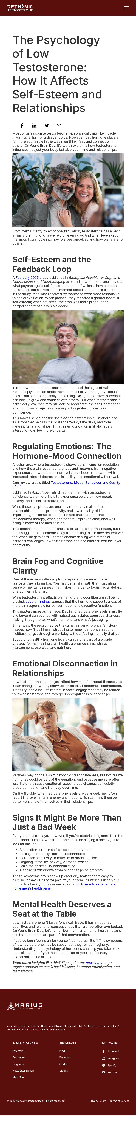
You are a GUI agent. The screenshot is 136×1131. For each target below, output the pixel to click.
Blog (62, 1050)
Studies (64, 1064)
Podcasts (65, 1057)
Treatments (19, 1057)
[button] (125, 8)
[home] (20, 8)
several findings (38, 601)
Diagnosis (18, 1064)
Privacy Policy (98, 1100)
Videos (64, 1070)
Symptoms (19, 1050)
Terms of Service (119, 1100)
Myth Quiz (18, 1077)
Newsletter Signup (23, 1070)
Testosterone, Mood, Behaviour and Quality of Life (66, 484)
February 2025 (27, 277)
